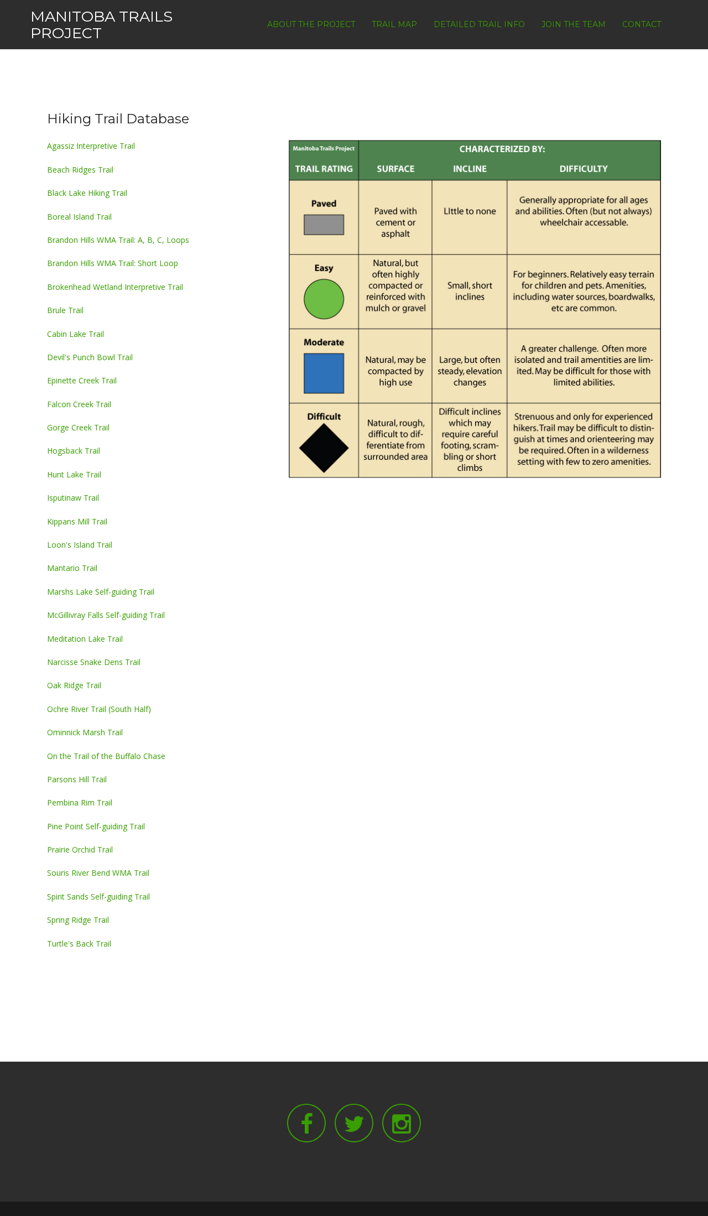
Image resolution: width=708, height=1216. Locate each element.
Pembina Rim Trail (79, 802)
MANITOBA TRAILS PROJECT (101, 24)
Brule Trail (65, 310)
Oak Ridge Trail (74, 685)
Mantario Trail (72, 568)
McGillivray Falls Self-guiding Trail (106, 615)
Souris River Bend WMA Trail (98, 872)
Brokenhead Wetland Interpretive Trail (115, 287)
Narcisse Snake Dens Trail (93, 662)
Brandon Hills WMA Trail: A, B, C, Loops (118, 240)
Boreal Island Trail (79, 216)
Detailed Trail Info (479, 24)
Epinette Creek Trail (82, 380)
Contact (641, 24)
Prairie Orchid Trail (80, 849)
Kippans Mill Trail (77, 521)
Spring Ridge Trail (78, 919)
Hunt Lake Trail (74, 474)
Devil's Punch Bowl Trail (90, 357)
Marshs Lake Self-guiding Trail (100, 591)
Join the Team (574, 24)
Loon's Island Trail (79, 544)
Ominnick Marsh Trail (85, 732)
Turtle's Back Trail (79, 943)
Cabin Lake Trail (75, 334)
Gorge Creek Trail (78, 427)
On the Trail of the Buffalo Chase (106, 756)
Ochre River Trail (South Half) (99, 709)
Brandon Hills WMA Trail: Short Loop (112, 263)
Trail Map (394, 24)
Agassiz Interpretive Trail (91, 146)
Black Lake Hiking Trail (87, 193)
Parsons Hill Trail (77, 779)
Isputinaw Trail (73, 497)
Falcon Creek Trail (79, 404)
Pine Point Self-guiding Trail (96, 826)
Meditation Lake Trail (85, 638)
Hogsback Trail (73, 450)
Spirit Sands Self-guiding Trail (98, 896)
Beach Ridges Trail (80, 169)
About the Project (311, 24)
